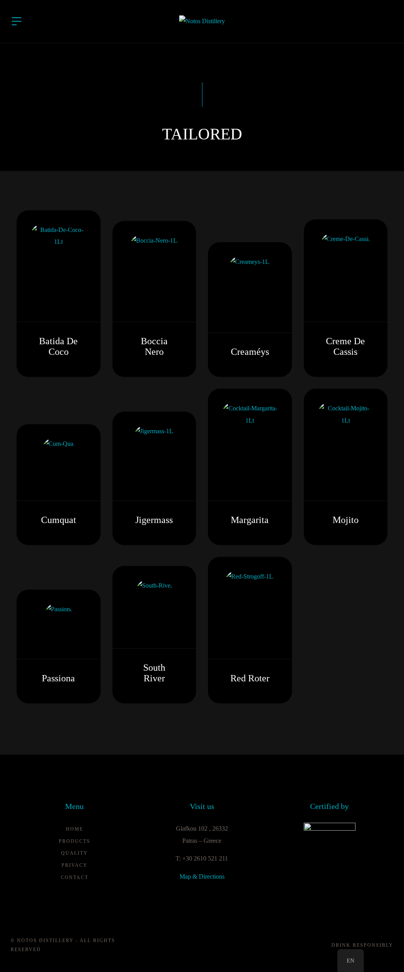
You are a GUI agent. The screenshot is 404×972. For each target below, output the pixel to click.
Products (74, 841)
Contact (74, 877)
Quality (74, 853)
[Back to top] (386, 954)
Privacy (75, 865)
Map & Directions (202, 876)
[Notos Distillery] (202, 20)
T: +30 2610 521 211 (202, 858)
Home (74, 829)
